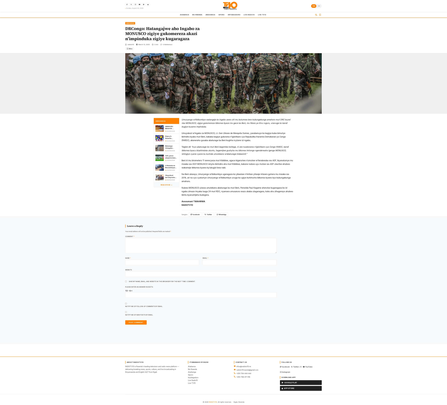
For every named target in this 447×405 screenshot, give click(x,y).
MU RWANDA (197, 15)
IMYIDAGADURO (234, 15)
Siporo (190, 375)
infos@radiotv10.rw (243, 366)
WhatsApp (222, 214)
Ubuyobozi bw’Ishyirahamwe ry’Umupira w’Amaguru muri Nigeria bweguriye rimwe (171, 176)
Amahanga (192, 372)
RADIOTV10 (213, 402)
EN (319, 6)
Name (128, 258)
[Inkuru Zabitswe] (320, 15)
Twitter (209, 214)
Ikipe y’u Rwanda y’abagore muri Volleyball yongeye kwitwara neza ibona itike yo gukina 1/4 (170, 137)
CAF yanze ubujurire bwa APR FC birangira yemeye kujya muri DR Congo (170, 157)
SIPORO (221, 15)
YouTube (308, 367)
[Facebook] (127, 4)
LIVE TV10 (262, 15)
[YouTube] (139, 4)
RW (314, 6)
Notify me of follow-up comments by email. (144, 306)
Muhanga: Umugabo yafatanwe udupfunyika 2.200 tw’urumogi (170, 147)
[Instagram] (135, 4)
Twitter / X (297, 367)
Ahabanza (192, 366)
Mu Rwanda (192, 369)
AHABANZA (184, 15)
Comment (130, 236)
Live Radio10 (193, 380)
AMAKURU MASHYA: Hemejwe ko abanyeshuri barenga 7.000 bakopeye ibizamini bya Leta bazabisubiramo (171, 127)
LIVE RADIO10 (249, 15)
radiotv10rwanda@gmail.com (247, 370)
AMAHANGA (210, 15)
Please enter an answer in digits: (139, 287)
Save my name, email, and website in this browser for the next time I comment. (162, 281)
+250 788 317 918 (243, 377)
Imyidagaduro (193, 377)
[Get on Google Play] (144, 4)
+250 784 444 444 (243, 373)
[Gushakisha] (316, 15)
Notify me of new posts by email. (139, 315)
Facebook (196, 214)
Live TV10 (192, 383)
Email (205, 258)
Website (128, 270)
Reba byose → (166, 185)
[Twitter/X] (131, 4)
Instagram (285, 372)
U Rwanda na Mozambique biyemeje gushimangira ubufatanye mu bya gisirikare (170, 167)
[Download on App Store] (148, 4)
